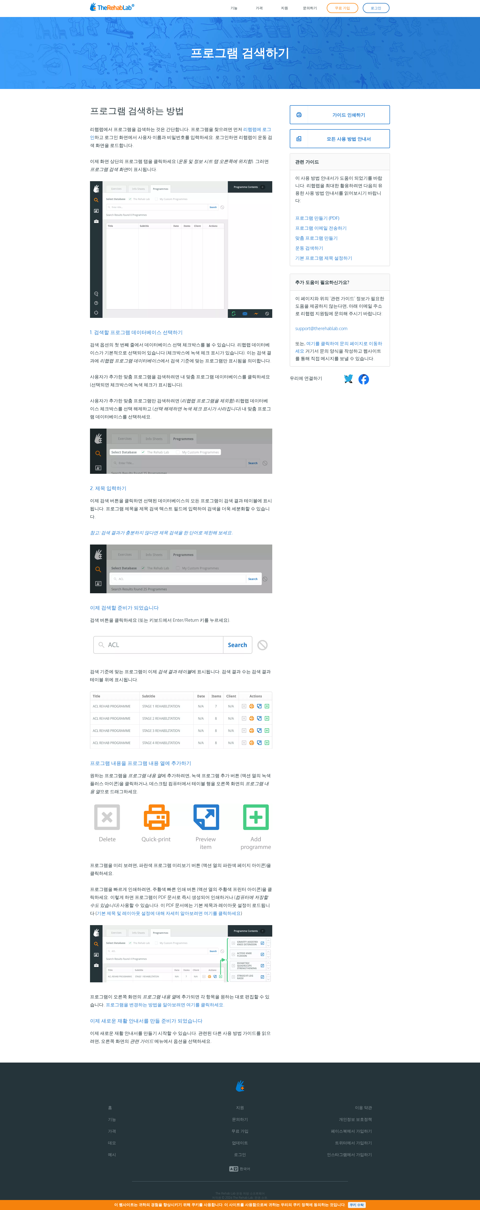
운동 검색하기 (309, 248)
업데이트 (240, 1142)
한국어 (245, 1168)
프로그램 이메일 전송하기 (321, 228)
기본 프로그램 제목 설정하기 (323, 258)
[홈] (118, 8)
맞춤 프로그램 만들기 (316, 238)
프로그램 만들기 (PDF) (317, 218)
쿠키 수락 (357, 1205)
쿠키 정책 (301, 1204)
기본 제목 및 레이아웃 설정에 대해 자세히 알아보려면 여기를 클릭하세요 (169, 913)
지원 (240, 1107)
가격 (112, 1131)
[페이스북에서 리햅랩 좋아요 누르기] (362, 380)
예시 (112, 1154)
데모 (112, 1142)
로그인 (240, 1154)
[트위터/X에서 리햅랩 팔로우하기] (348, 380)
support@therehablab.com (321, 328)
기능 (112, 1119)
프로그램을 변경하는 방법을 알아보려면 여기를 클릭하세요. (165, 1004)
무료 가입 (240, 1131)
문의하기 (240, 1119)
